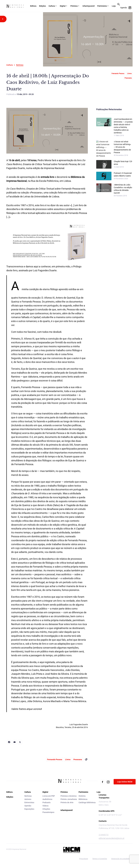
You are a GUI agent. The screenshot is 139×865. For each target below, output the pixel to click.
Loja (114, 6)
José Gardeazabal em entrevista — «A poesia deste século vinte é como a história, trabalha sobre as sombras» (123, 126)
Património (102, 6)
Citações (46, 809)
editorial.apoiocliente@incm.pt (111, 838)
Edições (42, 6)
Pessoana (128, 78)
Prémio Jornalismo (69, 799)
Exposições (29, 809)
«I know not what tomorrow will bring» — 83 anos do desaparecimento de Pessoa (122, 147)
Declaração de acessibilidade (122, 859)
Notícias (28, 796)
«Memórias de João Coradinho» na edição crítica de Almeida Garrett (123, 189)
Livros (129, 73)
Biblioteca (83, 799)
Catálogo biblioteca (87, 802)
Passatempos (48, 812)
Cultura (52, 6)
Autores (27, 799)
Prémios (74, 6)
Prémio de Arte (67, 802)
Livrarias (102, 795)
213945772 (103, 835)
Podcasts (46, 802)
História (82, 796)
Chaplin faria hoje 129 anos (123, 162)
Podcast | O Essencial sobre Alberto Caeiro (123, 174)
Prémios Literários (69, 796)
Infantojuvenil (89, 6)
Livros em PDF (48, 796)
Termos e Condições (99, 859)
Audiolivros (47, 799)
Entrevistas (29, 802)
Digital (63, 6)
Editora (33, 6)
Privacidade (83, 859)
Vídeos (45, 806)
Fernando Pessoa (118, 73)
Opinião (27, 806)
